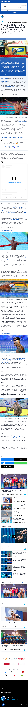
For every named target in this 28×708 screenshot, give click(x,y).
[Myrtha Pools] (14, 659)
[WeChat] (22, 675)
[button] (7, 459)
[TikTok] (17, 672)
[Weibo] (14, 675)
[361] (6, 659)
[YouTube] (23, 672)
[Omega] (6, 664)
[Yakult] (21, 664)
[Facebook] (5, 672)
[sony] (14, 664)
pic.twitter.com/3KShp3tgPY (11, 146)
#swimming (7, 144)
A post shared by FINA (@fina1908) (14, 197)
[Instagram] (11, 672)
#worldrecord (13, 144)
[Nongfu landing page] (21, 659)
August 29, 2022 (19, 147)
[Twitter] (6, 675)
